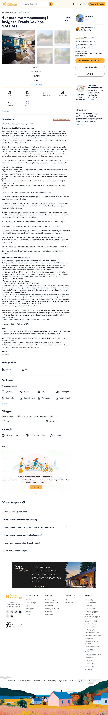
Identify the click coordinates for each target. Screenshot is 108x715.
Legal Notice (62, 681)
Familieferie (88, 606)
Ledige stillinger (31, 603)
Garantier (48, 612)
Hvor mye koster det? (52, 609)
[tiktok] (16, 612)
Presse (28, 614)
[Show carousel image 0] (18, 47)
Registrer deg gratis (97, 4)
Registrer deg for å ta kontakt (90, 60)
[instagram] (12, 612)
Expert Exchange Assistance (90, 651)
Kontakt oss (69, 603)
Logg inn (83, 4)
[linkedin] (20, 612)
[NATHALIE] (79, 18)
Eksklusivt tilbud (90, 664)
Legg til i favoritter (91, 67)
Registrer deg (35, 487)
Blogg (28, 606)
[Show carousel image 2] (62, 38)
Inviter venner (49, 614)
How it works (89, 658)
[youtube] (12, 616)
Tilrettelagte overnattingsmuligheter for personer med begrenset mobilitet (92, 618)
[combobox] (36, 4)
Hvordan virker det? (51, 603)
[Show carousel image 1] (45, 38)
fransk (31, 124)
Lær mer (91, 99)
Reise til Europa (90, 609)
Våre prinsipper (50, 600)
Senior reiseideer (90, 603)
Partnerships (89, 669)
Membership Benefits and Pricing (92, 643)
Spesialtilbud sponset (92, 647)
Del (91, 74)
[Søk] (51, 4)
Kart (36, 80)
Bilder (36, 67)
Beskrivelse (36, 72)
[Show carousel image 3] (45, 56)
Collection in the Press (92, 633)
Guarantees (89, 639)
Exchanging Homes (91, 630)
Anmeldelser (36, 85)
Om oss (28, 600)
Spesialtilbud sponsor (92, 627)
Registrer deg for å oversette (61, 119)
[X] (7, 616)
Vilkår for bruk (10, 681)
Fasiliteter (36, 76)
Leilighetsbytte (90, 600)
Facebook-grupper (91, 612)
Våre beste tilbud (90, 624)
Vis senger (5, 111)
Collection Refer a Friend (93, 636)
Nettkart (72, 681)
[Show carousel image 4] (62, 56)
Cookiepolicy (51, 681)
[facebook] (7, 612)
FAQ (66, 600)
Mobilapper (30, 609)
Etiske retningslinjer (24, 681)
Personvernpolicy (39, 681)
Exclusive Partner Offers (93, 655)
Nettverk (28, 612)
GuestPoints (49, 606)
